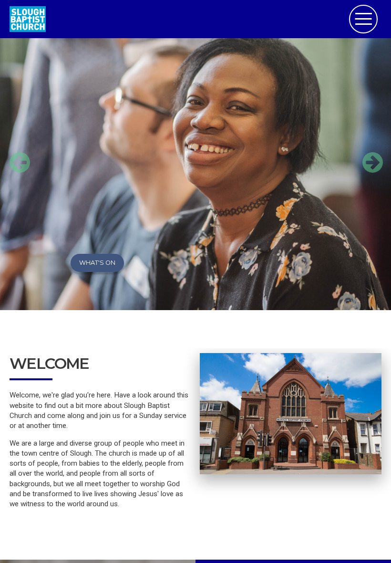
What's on (97, 262)
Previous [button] (14, 155)
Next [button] (367, 155)
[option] (195, 155)
